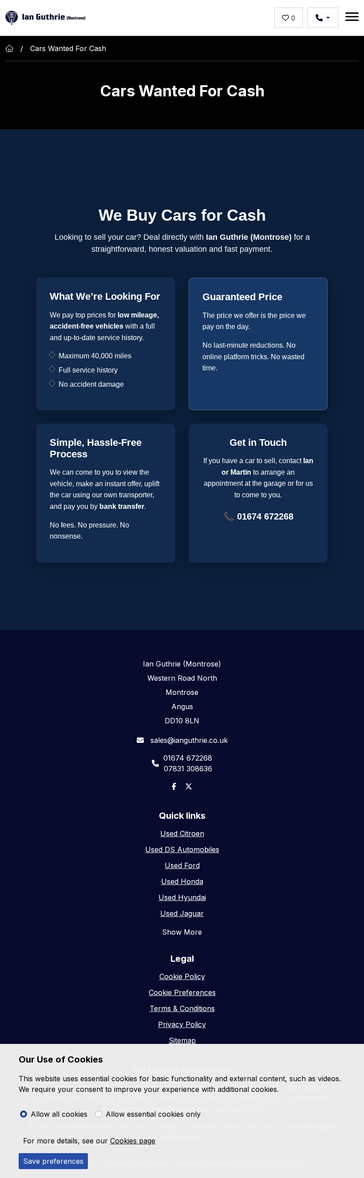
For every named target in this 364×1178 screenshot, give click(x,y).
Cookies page (132, 1140)
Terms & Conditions (182, 1008)
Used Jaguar (182, 913)
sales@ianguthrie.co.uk (188, 740)
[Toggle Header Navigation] (352, 18)
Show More (182, 932)
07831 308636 (188, 768)
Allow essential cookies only (153, 1114)
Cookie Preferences (182, 992)
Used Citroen (182, 833)
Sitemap (182, 1040)
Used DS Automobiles (182, 849)
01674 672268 (265, 516)
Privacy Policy (182, 1024)
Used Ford (182, 865)
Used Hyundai (182, 897)
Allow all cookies (59, 1114)
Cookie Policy (182, 976)
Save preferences (53, 1161)
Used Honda (182, 881)
